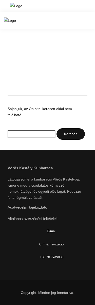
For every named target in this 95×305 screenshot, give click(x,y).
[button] (83, 6)
